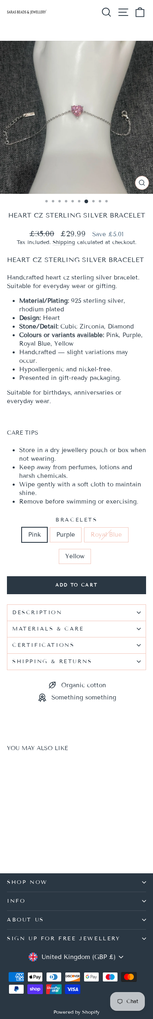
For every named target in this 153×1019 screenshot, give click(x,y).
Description (37, 612)
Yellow (74, 556)
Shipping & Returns (52, 661)
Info (16, 901)
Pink (34, 534)
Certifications (43, 645)
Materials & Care (48, 629)
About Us (25, 920)
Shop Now (27, 882)
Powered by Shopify (76, 1012)
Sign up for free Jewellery (63, 938)
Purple (65, 534)
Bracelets (76, 520)
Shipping (64, 242)
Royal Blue (106, 534)
